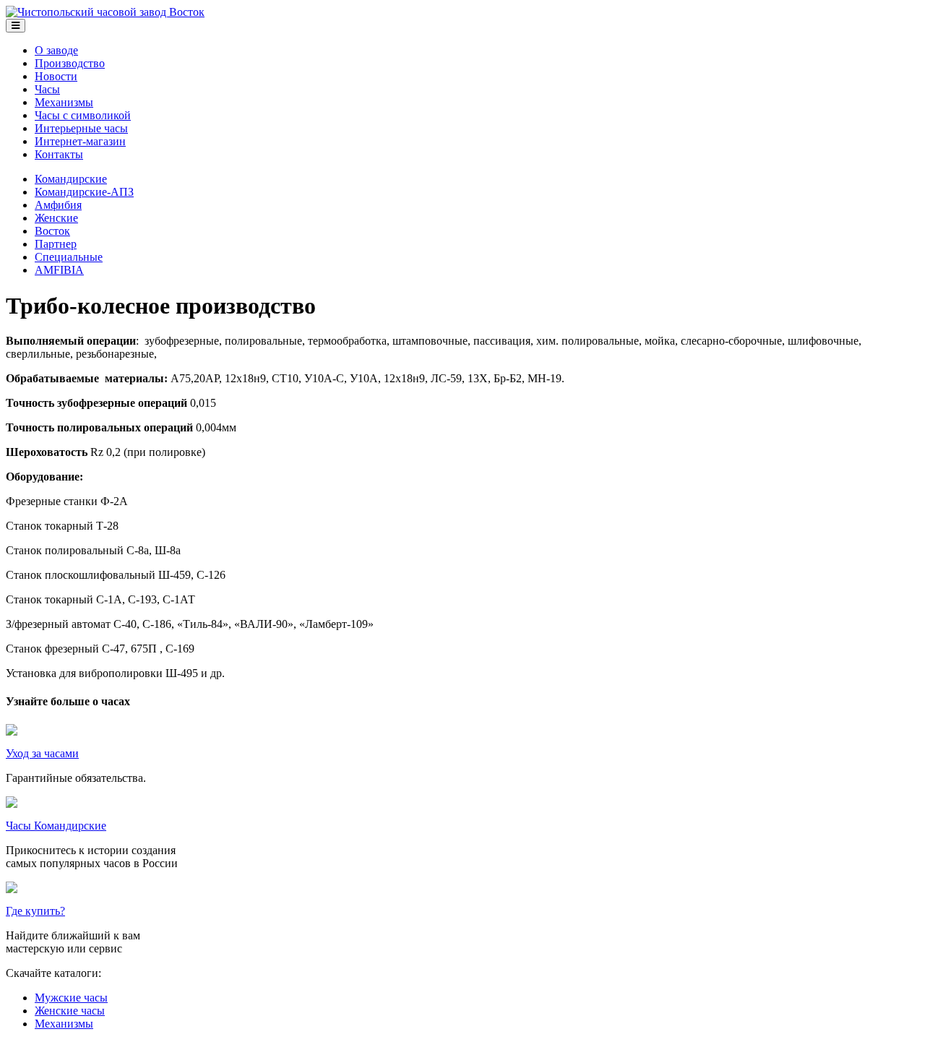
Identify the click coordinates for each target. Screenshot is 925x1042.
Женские (56, 218)
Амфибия (58, 205)
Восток (52, 231)
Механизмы (64, 102)
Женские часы (70, 1010)
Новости (56, 76)
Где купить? (35, 911)
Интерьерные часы (81, 128)
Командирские (71, 179)
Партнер (56, 244)
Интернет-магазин (80, 141)
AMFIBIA (59, 270)
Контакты (59, 154)
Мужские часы (71, 997)
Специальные (69, 257)
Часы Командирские (56, 825)
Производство (70, 63)
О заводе (56, 50)
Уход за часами (42, 753)
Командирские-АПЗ (84, 192)
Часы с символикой (83, 115)
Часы (47, 89)
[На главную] (105, 12)
